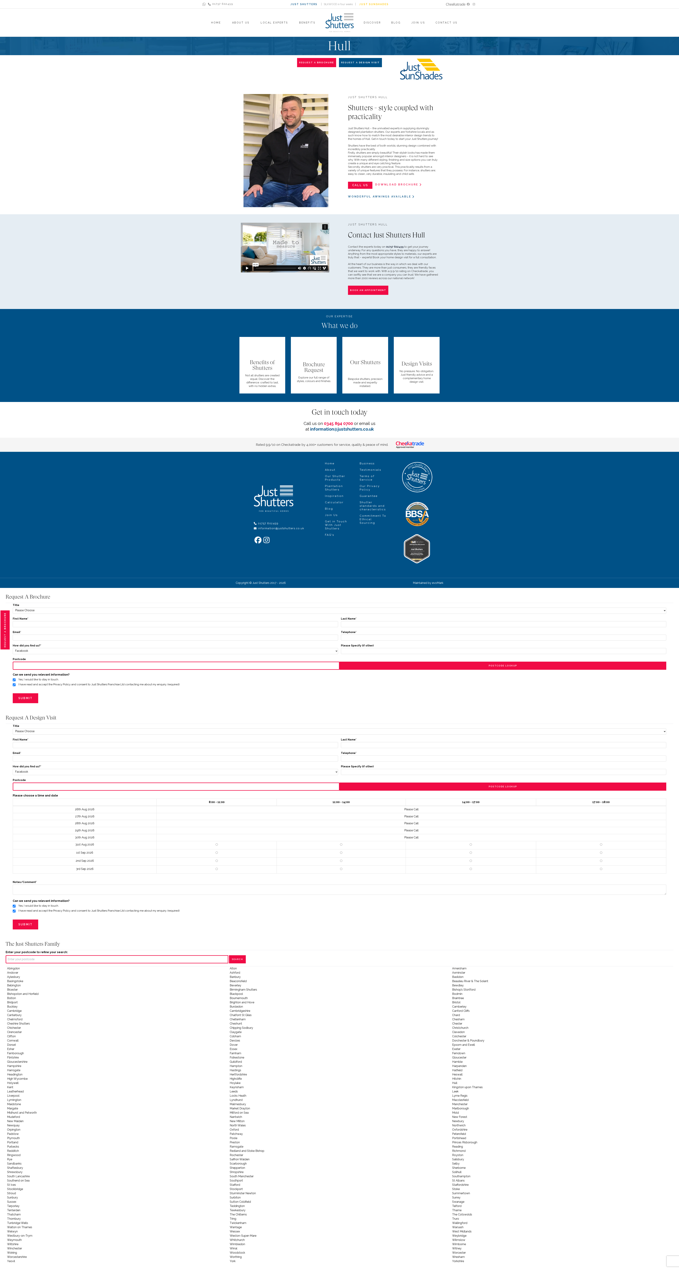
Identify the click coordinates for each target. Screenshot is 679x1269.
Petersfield (459, 1134)
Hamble (457, 1061)
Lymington (14, 1100)
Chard (456, 1015)
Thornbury (14, 1218)
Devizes (235, 1040)
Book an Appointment (368, 290)
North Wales (238, 1125)
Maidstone (14, 1104)
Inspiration (334, 496)
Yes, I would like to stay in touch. (38, 679)
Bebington (14, 985)
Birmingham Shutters (243, 989)
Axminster (458, 972)
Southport (236, 1180)
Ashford (235, 972)
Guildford (236, 1061)
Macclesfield (460, 1100)
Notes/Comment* (25, 882)
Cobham (235, 1036)
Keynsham (237, 1087)
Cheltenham (238, 1019)
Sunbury (12, 1197)
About (330, 469)
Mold (455, 1112)
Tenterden (13, 1210)
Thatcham (14, 1214)
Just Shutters (304, 4)
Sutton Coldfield (240, 1201)
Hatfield (457, 1070)
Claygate (236, 1032)
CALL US (360, 185)
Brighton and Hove (242, 1002)
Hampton (236, 1066)
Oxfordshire (459, 1129)
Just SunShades (373, 4)
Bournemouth (239, 998)
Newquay (13, 1125)
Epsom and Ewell (463, 1044)
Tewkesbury (237, 1210)
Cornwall (13, 1040)
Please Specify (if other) (357, 645)
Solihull (457, 1172)
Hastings (235, 1070)
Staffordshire (460, 1184)
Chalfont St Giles (241, 1015)
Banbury (235, 977)
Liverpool (13, 1095)
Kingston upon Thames (467, 1087)
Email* (17, 632)
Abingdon (13, 968)
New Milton (237, 1121)
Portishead (459, 1138)
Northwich (459, 1125)
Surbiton (235, 1197)
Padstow (13, 1134)
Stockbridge (15, 1189)
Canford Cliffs (461, 1011)
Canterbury (14, 1015)
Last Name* (348, 618)
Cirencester (14, 1032)
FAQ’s (329, 534)
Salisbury (458, 1159)
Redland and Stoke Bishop (247, 1151)
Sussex (11, 1201)
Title (16, 605)
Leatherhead (15, 1091)
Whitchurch (237, 1240)
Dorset (11, 1044)
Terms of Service (367, 478)
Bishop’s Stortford (463, 989)
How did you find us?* (27, 645)
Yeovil (11, 1261)
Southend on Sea (18, 1180)
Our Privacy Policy (370, 488)
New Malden (15, 1121)
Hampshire (14, 1066)
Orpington (13, 1129)
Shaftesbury (15, 1167)
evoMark (437, 583)
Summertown (461, 1193)
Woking (12, 1252)
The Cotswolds (462, 1214)
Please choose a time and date (35, 795)
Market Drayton (240, 1108)
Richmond (459, 1151)
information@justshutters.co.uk (342, 429)
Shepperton (237, 1167)
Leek (455, 1091)
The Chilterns (238, 1214)
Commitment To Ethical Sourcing (373, 519)
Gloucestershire (17, 1061)
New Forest (459, 1117)
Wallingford (459, 1223)
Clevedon (458, 1032)
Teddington (237, 1206)
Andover (12, 972)
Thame (457, 1210)
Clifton (11, 1036)
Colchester (459, 1036)
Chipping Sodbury (241, 1027)
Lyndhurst (236, 1100)
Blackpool (236, 994)
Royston (457, 1155)
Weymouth (14, 1240)
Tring (233, 1218)
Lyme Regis (460, 1095)
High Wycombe (17, 1078)
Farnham (235, 1053)
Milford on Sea (239, 1112)
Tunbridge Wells (17, 1223)
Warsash (457, 1227)
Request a (5, 629)
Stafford (235, 1184)
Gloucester (459, 1057)
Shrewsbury (14, 1172)
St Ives (11, 1184)
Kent (10, 1087)
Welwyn (12, 1231)
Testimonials (370, 469)
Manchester (460, 1104)
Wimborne (459, 1244)
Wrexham (458, 1257)
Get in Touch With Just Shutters (336, 525)
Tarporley (13, 1206)
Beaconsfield (238, 981)
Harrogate (13, 1070)
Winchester (14, 1248)
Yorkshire (458, 1261)
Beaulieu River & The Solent (470, 981)
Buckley (12, 1006)
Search (237, 959)
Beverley (235, 985)
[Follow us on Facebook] (468, 4)
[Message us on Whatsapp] (204, 4)
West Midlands (462, 1231)
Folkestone (237, 1057)
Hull (454, 1083)
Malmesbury (238, 1104)
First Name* (20, 618)
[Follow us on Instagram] (474, 4)
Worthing (236, 1257)
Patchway (236, 1134)
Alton (233, 968)
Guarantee (369, 496)
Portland (12, 1142)
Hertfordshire (238, 1074)
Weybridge (459, 1235)
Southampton (461, 1176)
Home (330, 463)
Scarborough (238, 1163)
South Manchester (242, 1176)
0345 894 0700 (338, 423)
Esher (10, 1049)
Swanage (458, 1201)
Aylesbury (13, 977)
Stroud (11, 1193)
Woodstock (237, 1252)
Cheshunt (236, 1023)
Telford (457, 1206)
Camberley (459, 1006)
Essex (233, 1049)
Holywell (13, 1083)
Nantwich (236, 1117)
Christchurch (460, 1027)
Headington (14, 1074)
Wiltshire (12, 1244)
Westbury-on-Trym (19, 1235)
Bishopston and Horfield (23, 994)
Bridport (12, 1002)
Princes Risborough (464, 1142)
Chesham (458, 1019)
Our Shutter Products (335, 478)
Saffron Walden (239, 1159)
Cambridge (14, 1011)
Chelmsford (14, 1019)
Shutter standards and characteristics (373, 506)
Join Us (331, 515)
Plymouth (13, 1138)
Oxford (234, 1129)
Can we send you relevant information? (41, 674)
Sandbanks (14, 1163)
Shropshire (236, 1172)
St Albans (458, 1180)
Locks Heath (238, 1095)
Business (367, 463)
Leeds (234, 1091)
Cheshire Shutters (18, 1023)
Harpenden (459, 1066)
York (233, 1261)
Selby (456, 1163)
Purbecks (13, 1146)
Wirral (233, 1248)
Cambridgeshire (240, 1011)
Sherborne (459, 1167)
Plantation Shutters (334, 488)
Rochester (236, 1155)
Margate (12, 1108)
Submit (25, 698)
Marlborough (460, 1108)
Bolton (11, 998)
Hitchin (456, 1078)
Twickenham (238, 1223)
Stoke (456, 1189)
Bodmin (457, 994)
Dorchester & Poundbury (468, 1040)
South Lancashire (18, 1176)
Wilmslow (458, 1240)
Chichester (14, 1027)
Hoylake (235, 1083)
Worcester (459, 1252)
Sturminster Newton (243, 1193)
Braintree (458, 998)
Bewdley (458, 985)
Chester (457, 1023)
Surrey (456, 1197)
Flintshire (13, 1057)
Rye (9, 1159)
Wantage (236, 1227)
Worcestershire (17, 1257)
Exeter (456, 1049)
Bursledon (236, 1006)
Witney (457, 1248)
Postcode (19, 659)
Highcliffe (236, 1078)
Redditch (13, 1151)
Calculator (334, 502)
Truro (455, 1218)
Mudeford (13, 1117)
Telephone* (348, 632)
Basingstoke (15, 981)
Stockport (236, 1189)
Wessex (235, 1231)
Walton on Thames (19, 1227)
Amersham (459, 968)
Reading (457, 1146)
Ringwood (14, 1155)
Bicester (12, 989)
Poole (233, 1138)
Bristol (456, 1002)
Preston (235, 1142)
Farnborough (15, 1053)
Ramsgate (236, 1146)
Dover (234, 1044)
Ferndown (458, 1053)
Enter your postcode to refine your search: (37, 952)
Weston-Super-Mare (243, 1235)
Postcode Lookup (503, 665)
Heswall (457, 1074)
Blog (329, 508)
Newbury (458, 1121)
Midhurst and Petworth (22, 1112)
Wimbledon (237, 1244)
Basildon (457, 977)
